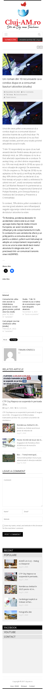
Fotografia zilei (25, 612)
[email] (19, 353)
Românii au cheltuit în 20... (28, 425)
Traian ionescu (11, 97)
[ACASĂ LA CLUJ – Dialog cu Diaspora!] (12, 563)
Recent (8, 550)
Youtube (10, 632)
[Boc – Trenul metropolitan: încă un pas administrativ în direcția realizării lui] (10, 457)
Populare (10, 555)
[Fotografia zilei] (12, 614)
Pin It (5, 340)
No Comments (28, 92)
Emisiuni (24, 686)
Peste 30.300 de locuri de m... (29, 440)
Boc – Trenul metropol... (27, 454)
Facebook (10, 627)
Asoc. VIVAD (14, 686)
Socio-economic (21, 95)
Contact (10, 636)
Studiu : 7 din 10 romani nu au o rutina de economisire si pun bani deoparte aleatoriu (31, 304)
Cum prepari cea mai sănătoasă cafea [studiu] (10, 323)
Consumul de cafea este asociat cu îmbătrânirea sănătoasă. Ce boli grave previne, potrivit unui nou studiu (11, 305)
